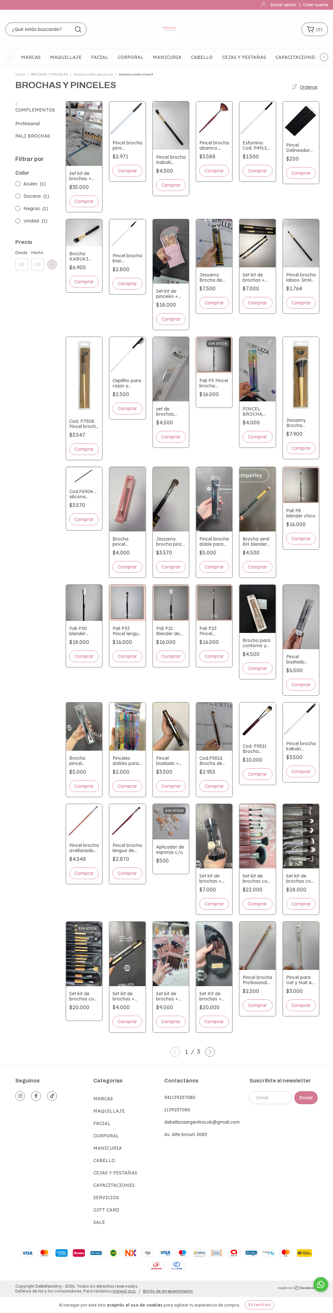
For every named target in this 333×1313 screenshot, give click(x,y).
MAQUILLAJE (66, 57)
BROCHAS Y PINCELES (49, 74)
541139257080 (179, 1097)
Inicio (20, 74)
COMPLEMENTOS (35, 110)
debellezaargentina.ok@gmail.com (202, 1122)
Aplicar (52, 264)
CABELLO (202, 57)
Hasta (37, 252)
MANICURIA (167, 57)
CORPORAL (130, 57)
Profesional (27, 124)
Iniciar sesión (283, 4)
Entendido (259, 1304)
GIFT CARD (106, 1210)
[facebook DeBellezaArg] (36, 1096)
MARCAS (31, 57)
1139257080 (177, 1110)
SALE (99, 1222)
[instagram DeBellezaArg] (20, 1096)
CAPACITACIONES (296, 57)
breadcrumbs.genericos (93, 74)
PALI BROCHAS (32, 136)
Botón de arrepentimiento (168, 1291)
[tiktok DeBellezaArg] (52, 1096)
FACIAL (99, 57)
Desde (21, 252)
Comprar (301, 173)
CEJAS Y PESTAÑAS (244, 57)
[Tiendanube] (297, 1288)
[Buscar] (78, 29)
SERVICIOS (106, 1197)
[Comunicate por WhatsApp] (320, 1284)
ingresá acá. (124, 1291)
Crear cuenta (315, 4)
